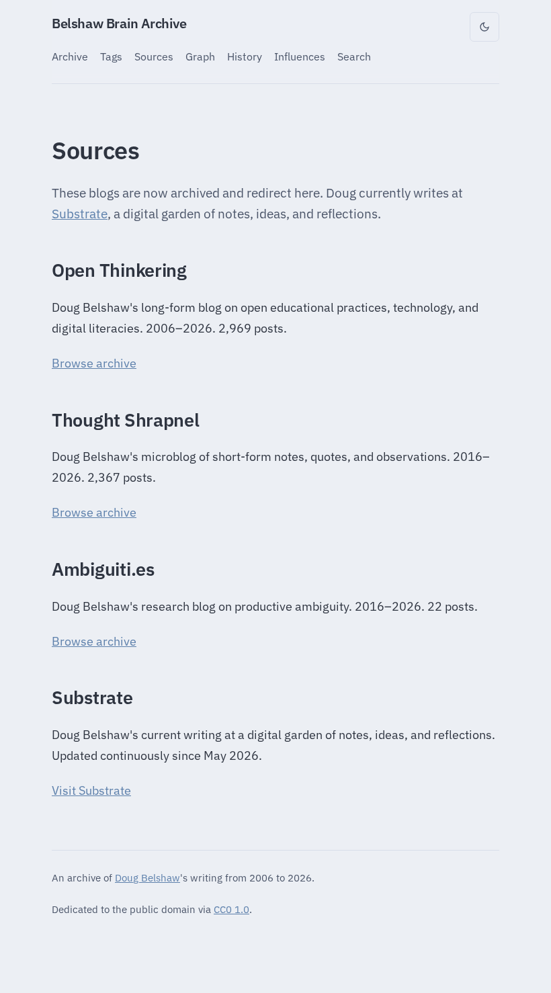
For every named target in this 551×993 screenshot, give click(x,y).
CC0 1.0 (231, 909)
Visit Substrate (91, 790)
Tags (111, 56)
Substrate (80, 214)
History (244, 56)
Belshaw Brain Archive (119, 23)
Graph (200, 56)
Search (354, 56)
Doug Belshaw (147, 877)
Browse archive (94, 363)
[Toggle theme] (484, 27)
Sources (153, 56)
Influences (299, 56)
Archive (70, 56)
